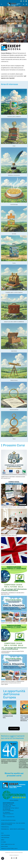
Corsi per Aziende (14, 21)
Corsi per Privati (14, 39)
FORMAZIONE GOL (5, 826)
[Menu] (1, 4)
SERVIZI (2, 839)
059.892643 (7, 812)
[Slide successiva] (25, 712)
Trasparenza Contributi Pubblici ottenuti (9, 848)
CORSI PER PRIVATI (5, 837)
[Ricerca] (23, 4)
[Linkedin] (26, 1)
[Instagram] (23, 1)
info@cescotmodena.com (8, 813)
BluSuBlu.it (21, 852)
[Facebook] (21, 1)
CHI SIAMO (3, 842)
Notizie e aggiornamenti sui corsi (8, 844)
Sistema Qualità (4, 846)
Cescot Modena (11, 852)
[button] (2, 858)
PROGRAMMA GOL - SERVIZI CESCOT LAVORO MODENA (13, 829)
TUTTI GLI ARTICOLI (14, 728)
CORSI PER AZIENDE (5, 835)
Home (2, 833)
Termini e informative (14, 855)
